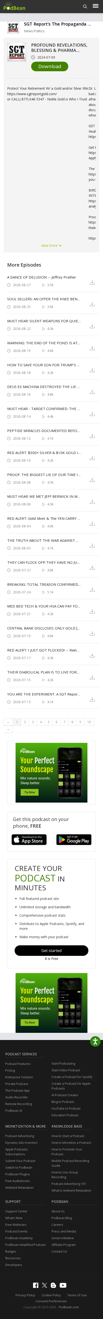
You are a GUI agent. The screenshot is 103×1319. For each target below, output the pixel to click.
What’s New (13, 1218)
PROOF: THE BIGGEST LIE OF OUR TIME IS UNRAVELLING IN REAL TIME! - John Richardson (44, 474)
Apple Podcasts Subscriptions (16, 1151)
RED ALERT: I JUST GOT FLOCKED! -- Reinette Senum (44, 650)
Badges (10, 1251)
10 (89, 722)
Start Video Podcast (66, 1070)
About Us (58, 1211)
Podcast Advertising (19, 1136)
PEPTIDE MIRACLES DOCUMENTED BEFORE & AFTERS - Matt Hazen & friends (44, 430)
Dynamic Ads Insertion (21, 1142)
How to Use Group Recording (65, 1174)
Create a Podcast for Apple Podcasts (71, 1085)
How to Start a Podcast (68, 1136)
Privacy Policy (25, 1295)
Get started (51, 950)
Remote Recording (18, 1104)
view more (49, 245)
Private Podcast (16, 1084)
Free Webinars (16, 1224)
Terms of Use (77, 1295)
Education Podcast (65, 1115)
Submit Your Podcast (20, 1161)
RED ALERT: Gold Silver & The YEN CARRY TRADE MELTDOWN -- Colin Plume (44, 518)
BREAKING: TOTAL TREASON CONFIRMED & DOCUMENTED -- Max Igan (44, 584)
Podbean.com (69, 1307)
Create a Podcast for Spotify (72, 1077)
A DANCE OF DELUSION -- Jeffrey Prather (41, 277)
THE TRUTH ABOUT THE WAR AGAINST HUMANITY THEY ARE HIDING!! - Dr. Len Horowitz (44, 540)
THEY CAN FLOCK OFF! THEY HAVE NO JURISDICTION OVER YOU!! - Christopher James (44, 562)
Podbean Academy (19, 1238)
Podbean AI (13, 1110)
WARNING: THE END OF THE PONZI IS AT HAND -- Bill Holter (44, 343)
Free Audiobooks (17, 1181)
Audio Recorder (16, 1097)
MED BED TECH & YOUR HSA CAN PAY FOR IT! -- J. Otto (44, 606)
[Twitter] (46, 1286)
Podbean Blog (62, 1218)
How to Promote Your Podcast (67, 1151)
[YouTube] (64, 1286)
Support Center (16, 1211)
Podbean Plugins (17, 1174)
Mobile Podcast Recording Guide (70, 1163)
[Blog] (54, 1287)
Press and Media (64, 1231)
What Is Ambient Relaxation (71, 1190)
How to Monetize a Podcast (71, 1142)
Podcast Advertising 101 (69, 1184)
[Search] (85, 6)
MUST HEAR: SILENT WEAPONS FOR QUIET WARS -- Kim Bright (44, 321)
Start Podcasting (63, 1063)
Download (49, 66)
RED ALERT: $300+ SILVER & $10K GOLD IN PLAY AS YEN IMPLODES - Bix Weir (44, 452)
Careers (57, 1224)
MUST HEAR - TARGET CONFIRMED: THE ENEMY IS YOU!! (44, 408)
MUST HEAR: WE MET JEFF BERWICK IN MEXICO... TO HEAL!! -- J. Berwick (44, 496)
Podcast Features (18, 1064)
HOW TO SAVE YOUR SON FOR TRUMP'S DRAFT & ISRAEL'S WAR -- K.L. (44, 365)
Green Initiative (63, 1238)
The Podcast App (17, 1090)
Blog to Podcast (63, 1102)
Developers (13, 1265)
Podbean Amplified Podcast (25, 1244)
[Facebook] (37, 1287)
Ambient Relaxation (19, 1187)
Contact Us (59, 1251)
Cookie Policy (51, 1295)
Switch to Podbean (18, 1167)
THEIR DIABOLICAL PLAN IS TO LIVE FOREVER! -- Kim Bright (44, 672)
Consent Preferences (51, 1301)
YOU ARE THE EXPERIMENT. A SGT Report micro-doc (44, 694)
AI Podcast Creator (65, 1095)
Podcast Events (16, 1231)
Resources (13, 1258)
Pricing (10, 1070)
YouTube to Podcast (66, 1108)
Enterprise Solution (19, 1077)
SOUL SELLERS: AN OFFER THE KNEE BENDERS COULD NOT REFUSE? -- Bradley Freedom (44, 299)
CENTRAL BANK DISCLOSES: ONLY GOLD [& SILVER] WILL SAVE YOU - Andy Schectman (44, 628)
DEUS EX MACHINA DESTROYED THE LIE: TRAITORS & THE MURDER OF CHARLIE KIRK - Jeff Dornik (44, 386)
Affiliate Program (64, 1244)
